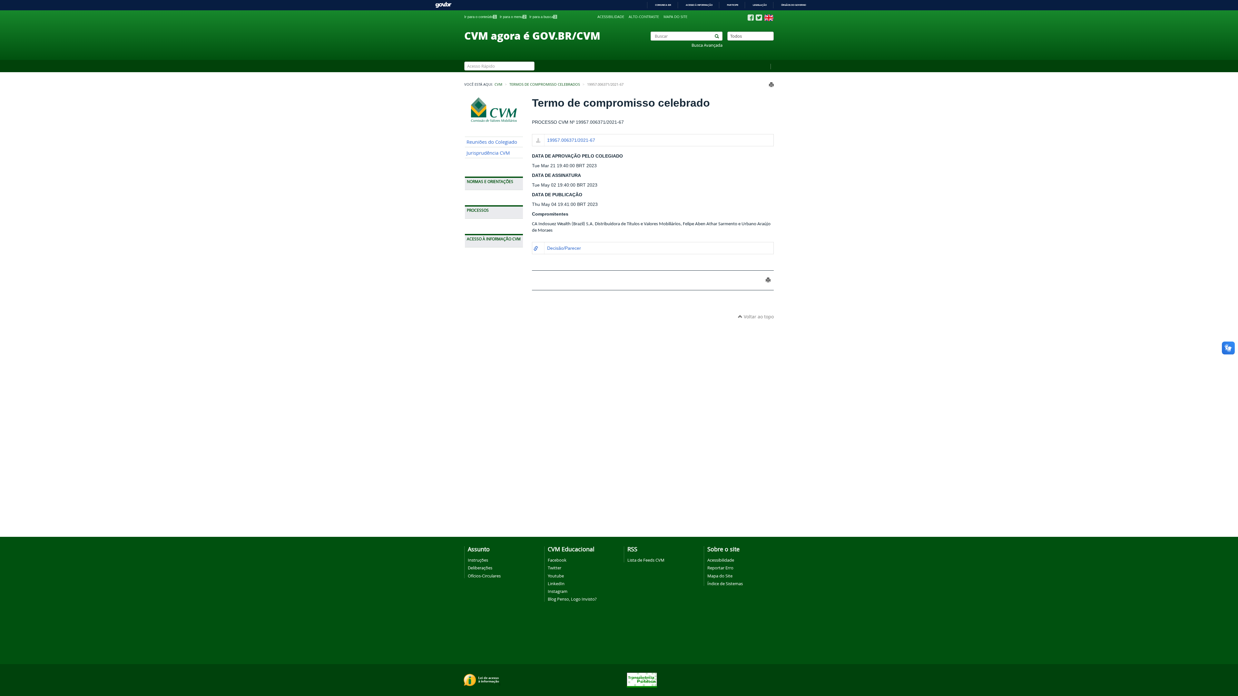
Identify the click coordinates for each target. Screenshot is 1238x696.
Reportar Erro (720, 568)
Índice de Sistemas (725, 583)
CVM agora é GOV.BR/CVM (532, 35)
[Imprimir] (771, 84)
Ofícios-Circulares (484, 576)
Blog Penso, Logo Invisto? (572, 599)
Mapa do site (675, 17)
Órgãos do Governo (793, 5)
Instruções (478, 560)
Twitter (554, 568)
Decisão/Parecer (564, 248)
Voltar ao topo (758, 317)
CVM (498, 84)
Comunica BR (663, 5)
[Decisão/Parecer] (536, 248)
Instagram (557, 591)
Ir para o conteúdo (480, 17)
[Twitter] (758, 18)
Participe (732, 5)
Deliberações (480, 568)
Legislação (760, 5)
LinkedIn (556, 583)
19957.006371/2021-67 (571, 140)
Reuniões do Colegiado (492, 142)
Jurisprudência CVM (488, 153)
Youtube (556, 576)
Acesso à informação (699, 5)
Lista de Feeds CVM (645, 560)
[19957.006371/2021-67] (538, 141)
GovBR (443, 5)
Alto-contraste (644, 17)
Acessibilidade (610, 17)
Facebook (557, 560)
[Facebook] (750, 18)
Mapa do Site (719, 576)
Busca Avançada (707, 45)
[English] (769, 18)
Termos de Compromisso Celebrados (544, 84)
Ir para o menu (513, 17)
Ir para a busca (542, 17)
